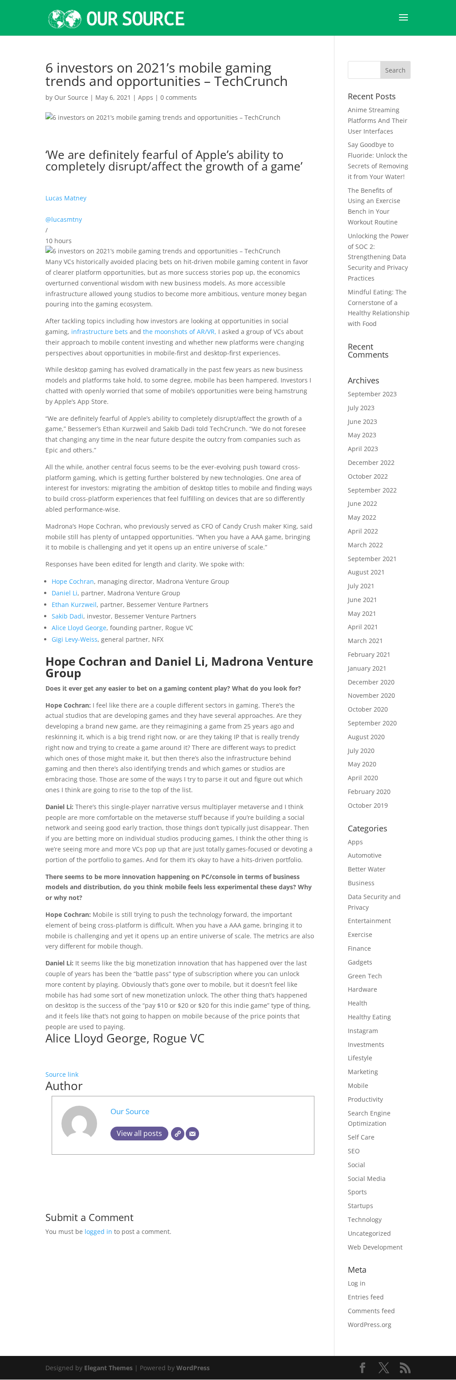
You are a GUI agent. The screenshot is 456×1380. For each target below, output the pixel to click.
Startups (360, 1205)
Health (357, 1003)
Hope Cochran (73, 581)
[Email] (192, 1133)
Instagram (363, 1030)
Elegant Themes (108, 1368)
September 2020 (372, 723)
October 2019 (368, 805)
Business (361, 883)
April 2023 (363, 448)
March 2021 (365, 640)
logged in (98, 1231)
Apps (145, 97)
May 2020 (362, 764)
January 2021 (367, 668)
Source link (61, 1074)
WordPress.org (369, 1324)
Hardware (362, 989)
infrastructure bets (98, 331)
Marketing (363, 1071)
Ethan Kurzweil (74, 604)
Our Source (71, 97)
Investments (366, 1044)
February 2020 (369, 791)
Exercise (360, 934)
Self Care (361, 1137)
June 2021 (362, 599)
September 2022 (372, 490)
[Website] (177, 1133)
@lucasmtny (63, 219)
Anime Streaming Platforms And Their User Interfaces (377, 120)
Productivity (365, 1099)
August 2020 (366, 737)
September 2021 (372, 558)
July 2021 (361, 586)
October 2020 (368, 709)
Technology (365, 1219)
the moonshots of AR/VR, (179, 331)
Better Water (367, 869)
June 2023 (362, 421)
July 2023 (361, 407)
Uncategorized (369, 1233)
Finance (359, 948)
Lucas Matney (65, 198)
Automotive (365, 855)
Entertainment (369, 920)
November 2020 (371, 695)
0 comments (178, 97)
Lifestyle (360, 1058)
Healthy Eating (369, 1017)
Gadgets (360, 962)
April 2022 (363, 531)
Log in (357, 1283)
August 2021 (366, 572)
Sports (357, 1192)
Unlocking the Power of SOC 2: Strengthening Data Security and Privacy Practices (378, 257)
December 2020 (371, 682)
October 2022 (368, 476)
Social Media (367, 1178)
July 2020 (361, 750)
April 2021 (363, 627)
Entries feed (366, 1297)
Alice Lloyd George (79, 627)
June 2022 (362, 503)
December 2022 (371, 462)
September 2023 (372, 394)
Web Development (375, 1247)
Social (356, 1164)
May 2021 (362, 613)
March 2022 (365, 545)
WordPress (193, 1368)
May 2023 (362, 435)
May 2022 (362, 517)
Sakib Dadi (67, 616)
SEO (354, 1151)
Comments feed (371, 1311)
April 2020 (363, 777)
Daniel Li (64, 593)
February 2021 (369, 654)
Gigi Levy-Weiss (75, 639)
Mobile (358, 1085)
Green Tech (365, 976)
